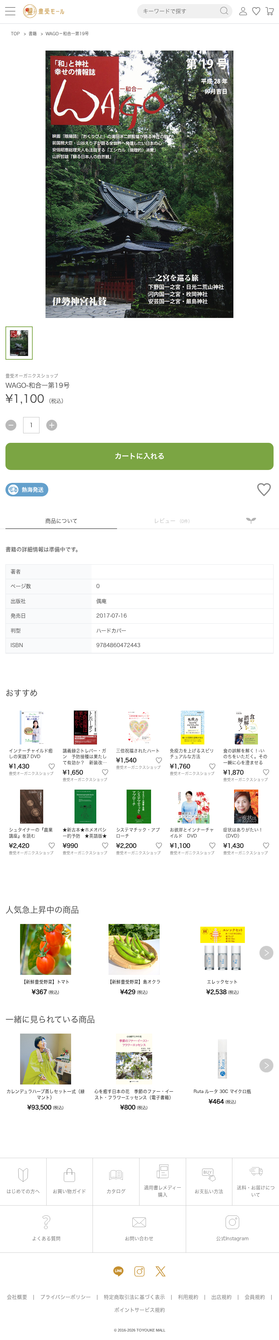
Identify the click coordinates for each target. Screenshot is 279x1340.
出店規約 (221, 1297)
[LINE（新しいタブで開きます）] (118, 1271)
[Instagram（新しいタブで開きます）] (139, 1271)
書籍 (33, 34)
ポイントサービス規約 (139, 1310)
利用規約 (188, 1297)
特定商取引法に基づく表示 (134, 1297)
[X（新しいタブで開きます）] (160, 1271)
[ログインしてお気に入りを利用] (256, 11)
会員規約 (255, 1297)
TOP (15, 34)
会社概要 (17, 1297)
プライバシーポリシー (65, 1297)
